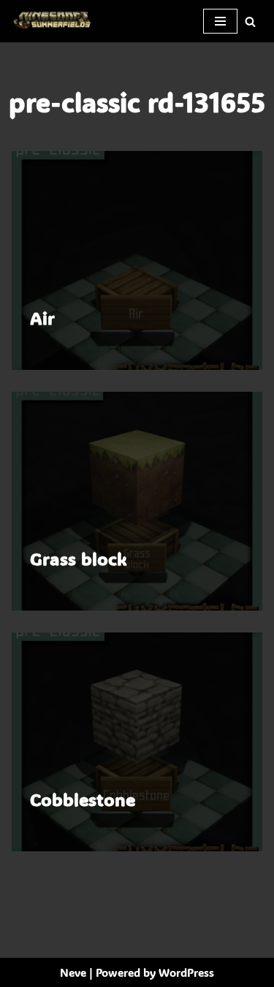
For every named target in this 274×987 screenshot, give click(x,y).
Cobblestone (82, 799)
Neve (73, 972)
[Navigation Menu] (220, 21)
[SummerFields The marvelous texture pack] (55, 21)
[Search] (250, 21)
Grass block (78, 558)
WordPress (186, 972)
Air (42, 317)
